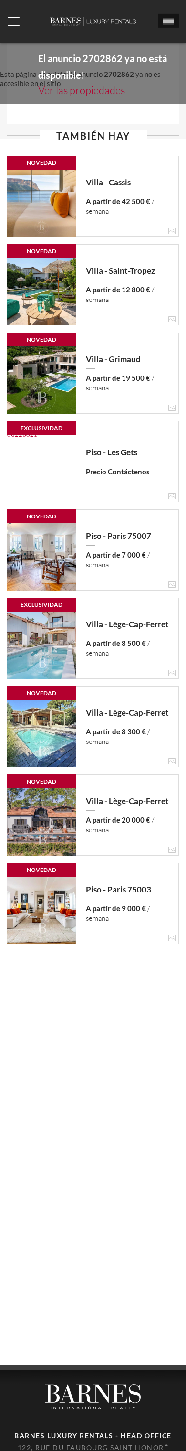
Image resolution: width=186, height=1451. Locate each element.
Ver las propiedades (81, 90)
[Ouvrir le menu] (13, 21)
